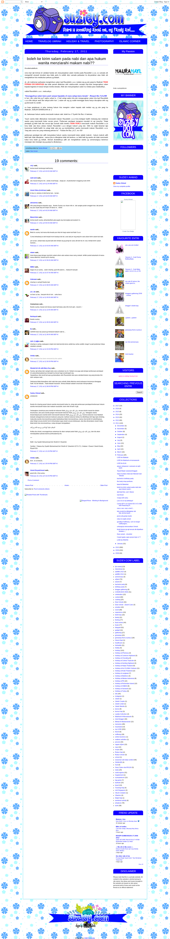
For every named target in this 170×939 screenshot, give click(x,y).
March (119, 452)
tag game (118, 780)
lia (31, 329)
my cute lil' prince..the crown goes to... (132, 282)
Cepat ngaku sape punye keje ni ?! (129, 537)
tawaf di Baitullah (123, 484)
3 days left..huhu (122, 498)
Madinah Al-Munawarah (123, 716)
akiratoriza (34, 203)
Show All (141, 864)
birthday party (119, 587)
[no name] (118, 566)
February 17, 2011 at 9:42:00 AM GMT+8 (43, 210)
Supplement (119, 775)
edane (32, 252)
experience (119, 612)
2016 (117, 408)
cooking (117, 599)
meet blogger (119, 719)
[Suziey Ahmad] (128, 229)
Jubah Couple (120, 701)
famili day (118, 615)
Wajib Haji (118, 798)
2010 (117, 547)
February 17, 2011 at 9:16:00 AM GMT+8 (43, 196)
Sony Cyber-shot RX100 (123, 767)
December (121, 426)
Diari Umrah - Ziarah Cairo (124, 605)
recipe (117, 749)
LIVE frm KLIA (121, 463)
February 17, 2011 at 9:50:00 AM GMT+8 (43, 223)
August (119, 437)
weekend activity (120, 800)
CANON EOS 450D (121, 592)
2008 (117, 553)
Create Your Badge (128, 231)
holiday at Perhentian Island (124, 683)
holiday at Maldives (121, 676)
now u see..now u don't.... (125, 508)
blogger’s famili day (132, 306)
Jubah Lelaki (119, 704)
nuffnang (118, 734)
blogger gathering (121, 589)
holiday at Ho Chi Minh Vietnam (126, 668)
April (119, 449)
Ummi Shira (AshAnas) (38, 190)
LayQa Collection (121, 714)
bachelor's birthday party (125, 478)
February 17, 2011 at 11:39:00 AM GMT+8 (44, 322)
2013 (117, 417)
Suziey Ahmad (35, 393)
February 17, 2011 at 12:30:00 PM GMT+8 (44, 361)
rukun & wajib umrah (124, 519)
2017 (117, 406)
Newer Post (29, 485)
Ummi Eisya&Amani (37, 470)
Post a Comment (33, 480)
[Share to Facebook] (58, 148)
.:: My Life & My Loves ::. (124, 847)
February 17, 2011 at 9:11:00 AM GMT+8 (43, 184)
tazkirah (117, 783)
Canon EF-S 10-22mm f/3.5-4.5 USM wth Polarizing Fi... (129, 504)
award (117, 582)
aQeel (117, 579)
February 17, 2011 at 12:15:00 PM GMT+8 (44, 349)
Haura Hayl (119, 640)
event (117, 610)
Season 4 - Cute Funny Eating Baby (133, 258)
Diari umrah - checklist (124, 534)
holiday (117, 650)
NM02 (32, 267)
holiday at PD (119, 681)
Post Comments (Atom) (41, 489)
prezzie (117, 742)
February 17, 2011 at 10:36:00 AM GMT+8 (44, 260)
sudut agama (119, 772)
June (119, 443)
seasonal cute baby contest (124, 760)
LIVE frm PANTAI (122, 540)
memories (118, 724)
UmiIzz (32, 356)
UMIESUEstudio (89, 938)
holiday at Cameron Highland (125, 655)
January (120, 543)
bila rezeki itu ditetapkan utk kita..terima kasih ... (126, 512)
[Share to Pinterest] (60, 148)
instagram (118, 696)
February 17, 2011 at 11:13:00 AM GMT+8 (44, 310)
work (116, 805)
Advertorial (118, 569)
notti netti (33, 178)
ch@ (31, 165)
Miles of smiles (121, 827)
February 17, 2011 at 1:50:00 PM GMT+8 (43, 463)
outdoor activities (121, 739)
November (121, 429)
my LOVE (118, 729)
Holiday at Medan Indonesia (124, 678)
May (118, 446)
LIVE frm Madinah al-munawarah (128, 460)
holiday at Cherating (122, 658)
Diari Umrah (34, 151)
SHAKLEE (118, 762)
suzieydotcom (119, 777)
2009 (117, 550)
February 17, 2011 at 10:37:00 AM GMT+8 (44, 273)
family (117, 617)
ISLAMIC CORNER (129, 41)
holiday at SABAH (121, 686)
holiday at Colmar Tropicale (124, 660)
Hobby (117, 648)
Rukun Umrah (120, 755)
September (121, 434)
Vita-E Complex (120, 793)
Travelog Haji (119, 788)
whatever (118, 803)
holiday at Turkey (121, 691)
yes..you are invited (131, 245)
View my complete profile (121, 186)
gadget (117, 630)
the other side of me (123, 856)
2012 (117, 420)
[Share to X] (56, 148)
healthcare (118, 643)
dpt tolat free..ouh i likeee (125, 492)
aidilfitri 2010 (119, 572)
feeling (117, 620)
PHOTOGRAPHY (104, 41)
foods (117, 625)
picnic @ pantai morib (124, 516)
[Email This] (51, 148)
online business (120, 737)
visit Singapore (120, 790)
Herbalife (118, 645)
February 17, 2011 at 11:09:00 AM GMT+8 (44, 297)
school (117, 757)
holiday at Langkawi (122, 673)
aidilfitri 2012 (119, 574)
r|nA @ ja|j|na (35, 341)
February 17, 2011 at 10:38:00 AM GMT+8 (44, 285)
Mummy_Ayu (120, 819)
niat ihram (120, 495)
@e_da (32, 292)
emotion (118, 607)
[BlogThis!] (53, 148)
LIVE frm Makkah (122, 457)
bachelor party (120, 584)
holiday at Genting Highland (124, 663)
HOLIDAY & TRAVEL (77, 41)
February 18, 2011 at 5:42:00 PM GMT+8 (43, 476)
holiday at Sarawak (121, 689)
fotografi (118, 627)
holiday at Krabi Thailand (123, 671)
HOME (29, 41)
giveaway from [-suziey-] (133, 330)
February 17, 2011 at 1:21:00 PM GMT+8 (43, 451)
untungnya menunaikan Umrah (127, 526)
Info (116, 694)
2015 (117, 411)
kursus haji (118, 711)
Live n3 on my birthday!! (125, 501)
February (120, 455)
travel (117, 785)
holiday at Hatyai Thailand (124, 666)
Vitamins (118, 795)
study (117, 770)
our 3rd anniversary (132, 342)
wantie (32, 229)
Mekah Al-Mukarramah (122, 722)
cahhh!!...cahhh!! (130, 318)
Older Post (103, 485)
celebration (119, 594)
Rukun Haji (119, 752)
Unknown (33, 279)
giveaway (118, 635)
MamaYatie (34, 217)
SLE (116, 765)
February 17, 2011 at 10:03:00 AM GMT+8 (44, 246)
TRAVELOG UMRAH (49, 41)
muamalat (118, 727)
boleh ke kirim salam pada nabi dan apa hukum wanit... (129, 488)
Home (67, 485)
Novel (117, 732)
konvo (117, 709)
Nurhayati (33, 316)
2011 (117, 423)
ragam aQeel (119, 744)
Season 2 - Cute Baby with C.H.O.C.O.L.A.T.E (133, 270)
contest (117, 597)
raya (116, 747)
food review (119, 622)
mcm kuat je (129, 354)
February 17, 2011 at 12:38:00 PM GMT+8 (44, 386)
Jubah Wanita (119, 706)
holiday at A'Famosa (122, 653)
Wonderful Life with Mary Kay (40, 368)
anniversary (119, 577)
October (120, 431)
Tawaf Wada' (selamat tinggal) (127, 471)
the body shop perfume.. (125, 481)
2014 (117, 414)
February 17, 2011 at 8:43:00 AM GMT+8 (43, 171)
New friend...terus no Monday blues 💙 (127, 821)
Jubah (117, 699)
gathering (118, 633)
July (118, 440)
